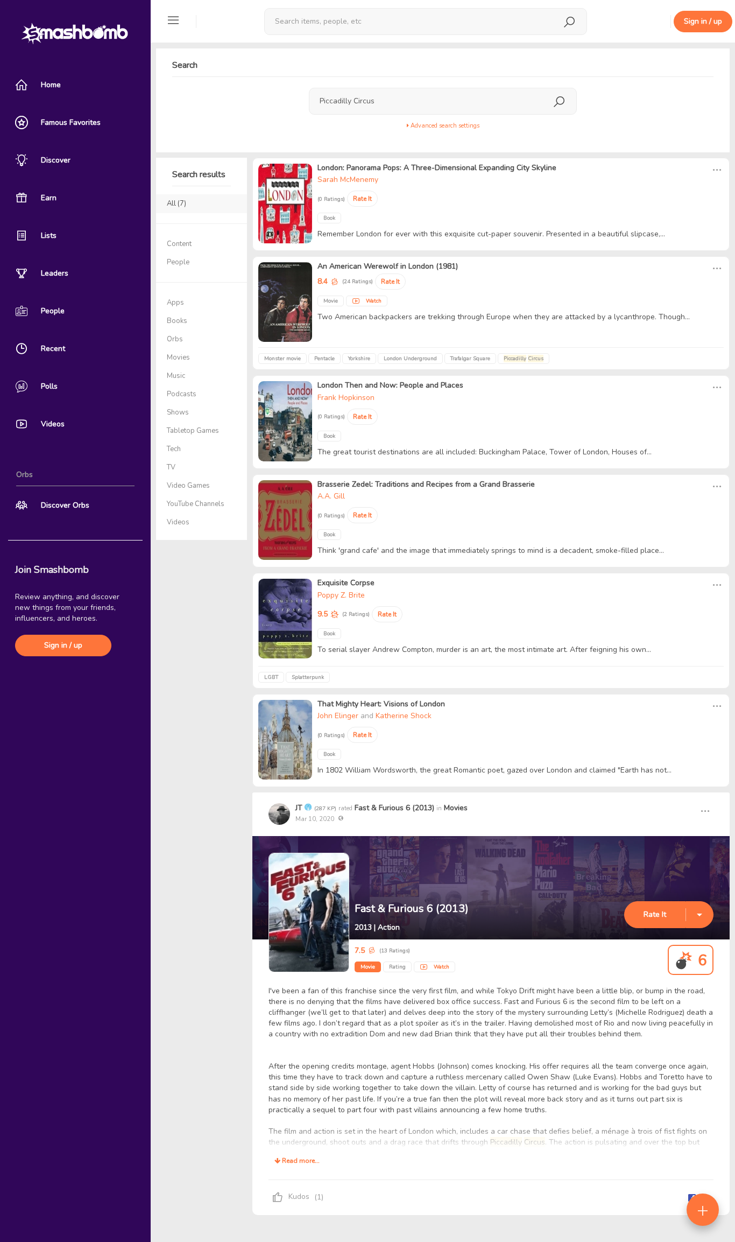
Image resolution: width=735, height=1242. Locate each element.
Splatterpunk (308, 677)
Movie (368, 967)
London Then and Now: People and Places (390, 385)
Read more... (300, 1160)
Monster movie (282, 358)
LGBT (271, 677)
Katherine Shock (404, 716)
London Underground (410, 358)
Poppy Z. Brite (341, 595)
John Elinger (337, 716)
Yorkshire (359, 358)
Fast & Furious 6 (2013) (394, 808)
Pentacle (324, 358)
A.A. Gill (331, 496)
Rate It (655, 914)
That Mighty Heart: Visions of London (381, 704)
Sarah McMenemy (347, 179)
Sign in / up (63, 645)
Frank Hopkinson (345, 397)
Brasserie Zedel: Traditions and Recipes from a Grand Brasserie (426, 484)
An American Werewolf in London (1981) (387, 266)
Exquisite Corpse (345, 583)
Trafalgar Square (470, 358)
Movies (456, 808)
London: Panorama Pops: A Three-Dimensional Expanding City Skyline (436, 168)
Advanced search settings (444, 126)
